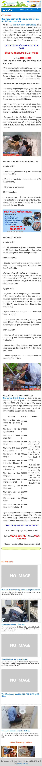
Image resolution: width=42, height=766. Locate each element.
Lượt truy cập (23, 761)
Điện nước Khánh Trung (13, 398)
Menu (9, 10)
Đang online (5, 761)
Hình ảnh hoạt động (21, 742)
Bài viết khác (7, 562)
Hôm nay (14, 761)
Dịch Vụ (8, 15)
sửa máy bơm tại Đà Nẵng (24, 25)
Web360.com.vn (22, 763)
